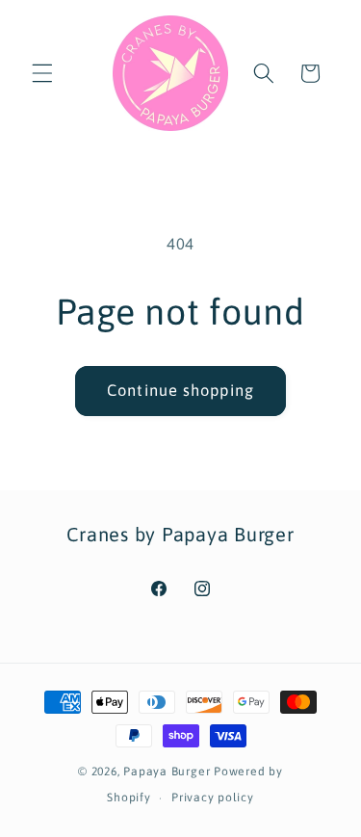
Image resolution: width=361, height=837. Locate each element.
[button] (42, 73)
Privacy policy (212, 797)
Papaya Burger (166, 771)
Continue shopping (180, 390)
